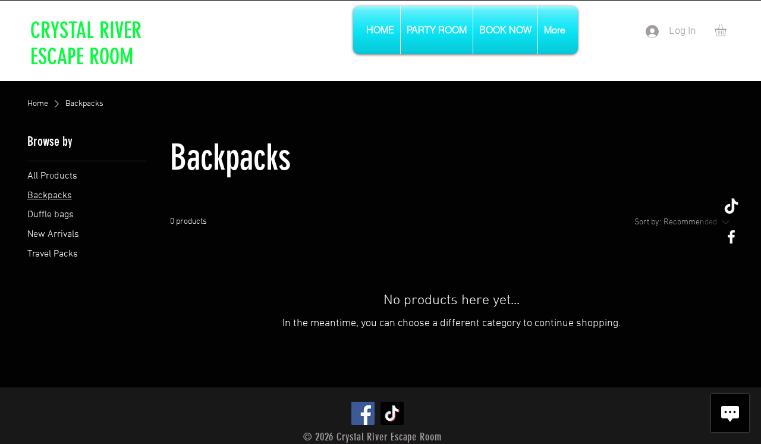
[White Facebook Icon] (731, 237)
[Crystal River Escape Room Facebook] (363, 413)
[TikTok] (731, 207)
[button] (727, 30)
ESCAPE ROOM (81, 56)
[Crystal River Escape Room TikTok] (392, 413)
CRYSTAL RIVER (85, 30)
